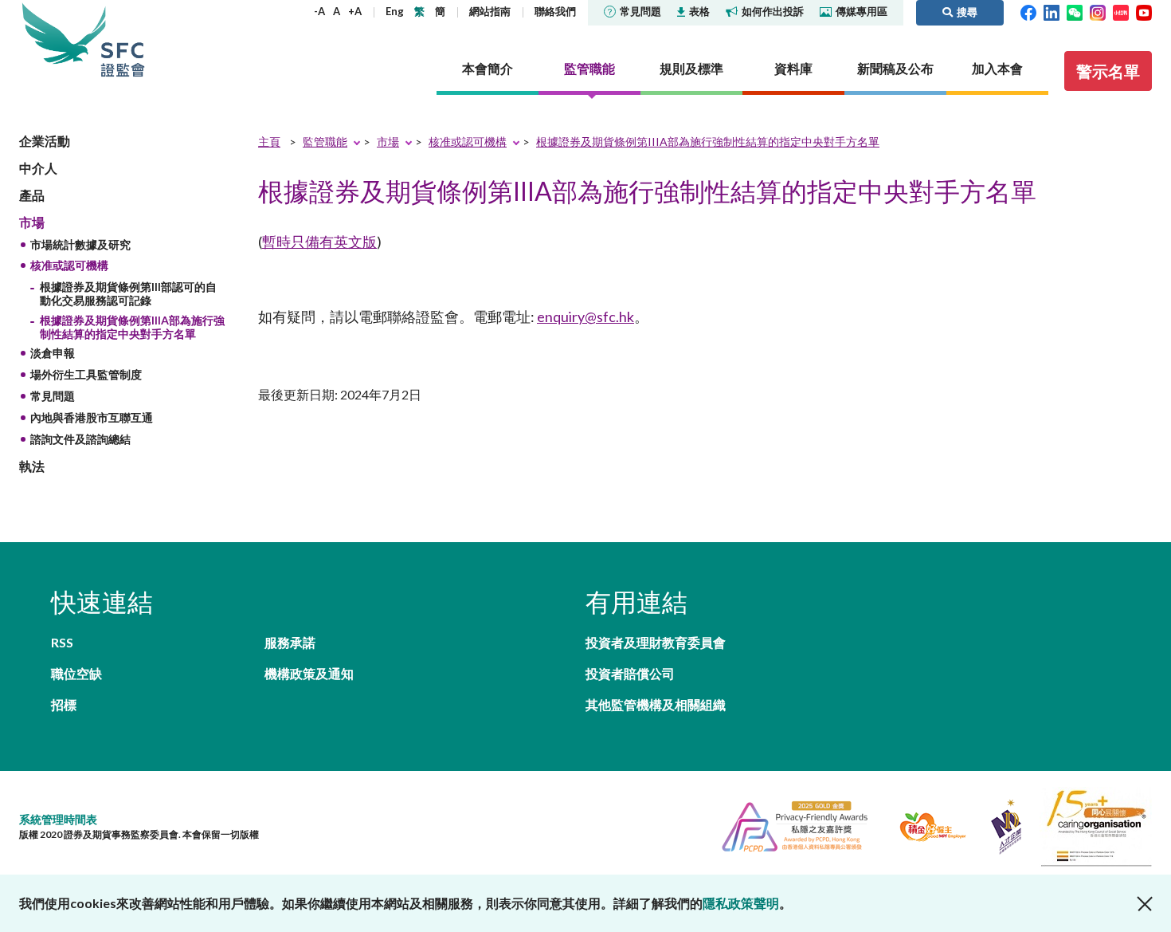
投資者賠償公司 (630, 673)
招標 (63, 704)
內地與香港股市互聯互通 (91, 417)
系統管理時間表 (58, 819)
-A (319, 11)
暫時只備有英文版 (319, 241)
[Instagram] (1098, 11)
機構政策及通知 (309, 673)
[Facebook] (1028, 11)
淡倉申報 (52, 353)
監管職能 (325, 141)
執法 (32, 466)
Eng (395, 11)
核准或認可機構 (69, 265)
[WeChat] (1075, 11)
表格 (699, 11)
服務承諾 (289, 642)
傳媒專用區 (861, 11)
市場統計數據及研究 (80, 244)
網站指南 (490, 11)
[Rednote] (1121, 11)
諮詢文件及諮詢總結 (80, 439)
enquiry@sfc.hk (585, 316)
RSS (62, 642)
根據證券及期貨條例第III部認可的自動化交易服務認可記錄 (128, 293)
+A (355, 11)
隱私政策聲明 (741, 902)
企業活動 (44, 140)
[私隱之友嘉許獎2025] (788, 824)
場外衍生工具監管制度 (86, 374)
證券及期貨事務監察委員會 (122, 39)
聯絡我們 (555, 11)
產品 (32, 195)
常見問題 (640, 11)
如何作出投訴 (773, 11)
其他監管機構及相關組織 (656, 704)
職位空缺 (76, 673)
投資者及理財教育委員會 (656, 642)
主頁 (269, 141)
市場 (32, 222)
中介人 (38, 167)
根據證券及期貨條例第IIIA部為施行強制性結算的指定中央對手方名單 (132, 326)
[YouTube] (1144, 11)
